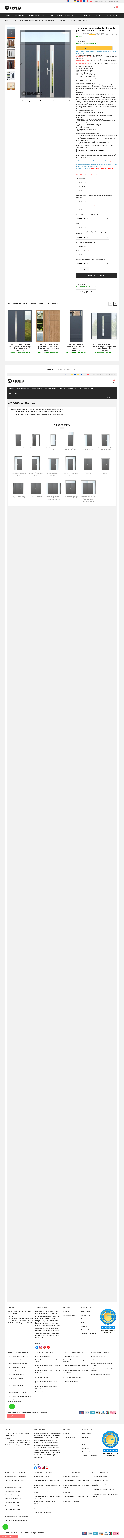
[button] (21, 65)
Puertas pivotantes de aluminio (14, 1480)
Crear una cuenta (100, 1)
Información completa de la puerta (91, 151)
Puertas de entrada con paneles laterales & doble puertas (38, 20)
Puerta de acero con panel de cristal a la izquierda (47, 1486)
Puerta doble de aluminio (71, 1502)
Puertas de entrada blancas (14, 1506)
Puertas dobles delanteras (42, 1512)
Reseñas (60, 369)
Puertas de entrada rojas (13, 1498)
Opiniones (85, 1448)
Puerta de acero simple (41, 1477)
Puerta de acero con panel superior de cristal (46, 1481)
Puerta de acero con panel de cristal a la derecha (47, 1492)
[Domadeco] (13, 8)
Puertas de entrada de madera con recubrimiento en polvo (16, 1521)
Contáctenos (86, 1437)
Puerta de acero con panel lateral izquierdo (44, 1502)
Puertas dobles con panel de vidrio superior (73, 20)
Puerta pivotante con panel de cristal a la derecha (105, 1490)
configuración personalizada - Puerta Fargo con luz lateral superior (76, 346)
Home (6, 20)
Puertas (14, 20)
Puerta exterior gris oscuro (13, 1491)
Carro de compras (69, 1437)
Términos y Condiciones (90, 1455)
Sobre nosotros (87, 1434)
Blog (83, 1445)
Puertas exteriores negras (13, 1495)
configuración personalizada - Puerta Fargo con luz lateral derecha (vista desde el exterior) (20, 346)
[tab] (50, 369)
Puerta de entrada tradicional (14, 1513)
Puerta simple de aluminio (71, 1477)
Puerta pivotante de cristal (100, 1480)
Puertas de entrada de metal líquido (16, 1517)
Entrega (84, 1441)
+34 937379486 (10, 1440)
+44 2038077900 (10, 1442)
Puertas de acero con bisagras (15, 1484)
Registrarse (66, 1434)
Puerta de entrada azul (12, 1502)
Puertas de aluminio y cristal (13, 1488)
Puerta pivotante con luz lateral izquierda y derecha (105, 1495)
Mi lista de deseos (68, 1441)
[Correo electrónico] (77, 298)
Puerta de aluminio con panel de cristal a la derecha (76, 1492)
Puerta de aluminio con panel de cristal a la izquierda (76, 1486)
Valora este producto (110, 34)
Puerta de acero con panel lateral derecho (44, 1508)
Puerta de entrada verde (13, 1509)
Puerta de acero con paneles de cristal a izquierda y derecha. (47, 1497)
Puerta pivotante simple (99, 1477)
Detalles (50, 369)
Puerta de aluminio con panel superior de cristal (76, 1481)
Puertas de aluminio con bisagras (15, 1477)
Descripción (71, 369)
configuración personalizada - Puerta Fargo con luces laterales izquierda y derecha (104, 346)
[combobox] (112, 16)
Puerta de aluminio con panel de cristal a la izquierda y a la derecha (76, 1497)
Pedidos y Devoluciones (89, 1452)
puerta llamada (83, 57)
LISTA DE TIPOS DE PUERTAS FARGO (87, 174)
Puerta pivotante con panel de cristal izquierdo (103, 1485)
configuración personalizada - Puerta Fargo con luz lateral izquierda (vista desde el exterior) (48, 346)
